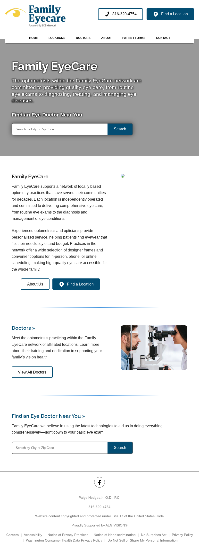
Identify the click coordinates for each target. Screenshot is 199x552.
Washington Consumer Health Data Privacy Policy (64, 540)
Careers (12, 535)
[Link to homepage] (35, 16)
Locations (57, 38)
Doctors (83, 38)
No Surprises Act (153, 535)
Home (33, 38)
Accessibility (33, 535)
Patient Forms (133, 38)
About (106, 38)
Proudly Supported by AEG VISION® (99, 525)
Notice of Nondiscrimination (115, 535)
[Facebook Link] (99, 482)
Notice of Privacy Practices (68, 535)
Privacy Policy (182, 535)
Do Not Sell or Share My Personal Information (143, 540)
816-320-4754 (99, 507)
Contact (163, 38)
